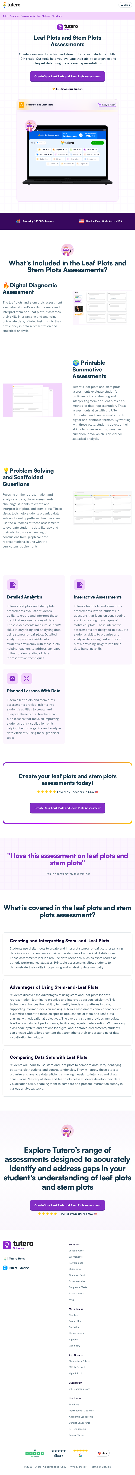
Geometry (74, 1345)
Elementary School (79, 1361)
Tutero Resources (11, 16)
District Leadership (79, 1422)
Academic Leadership (81, 1416)
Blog (71, 1299)
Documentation (77, 1281)
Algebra (73, 1339)
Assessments (28, 16)
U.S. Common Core (79, 1388)
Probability (75, 1321)
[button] (125, 5)
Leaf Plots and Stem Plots (49, 16)
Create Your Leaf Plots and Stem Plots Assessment (67, 76)
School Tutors (76, 1435)
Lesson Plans (76, 1250)
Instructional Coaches (81, 1410)
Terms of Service (100, 1467)
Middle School (77, 1367)
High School (75, 1373)
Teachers (74, 1404)
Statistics (74, 1327)
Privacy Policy (78, 1467)
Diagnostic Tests (78, 1287)
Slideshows (75, 1268)
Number (73, 1315)
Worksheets (76, 1256)
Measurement (77, 1333)
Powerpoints (76, 1262)
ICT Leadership (77, 1428)
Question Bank (77, 1275)
